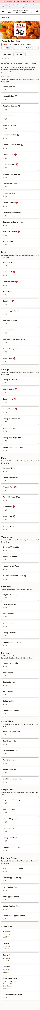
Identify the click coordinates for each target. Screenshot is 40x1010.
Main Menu (7, 54)
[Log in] (37, 11)
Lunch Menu (19, 54)
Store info (11, 48)
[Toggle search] (37, 58)
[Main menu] (3, 11)
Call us (30, 48)
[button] (38, 5)
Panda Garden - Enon (20, 11)
